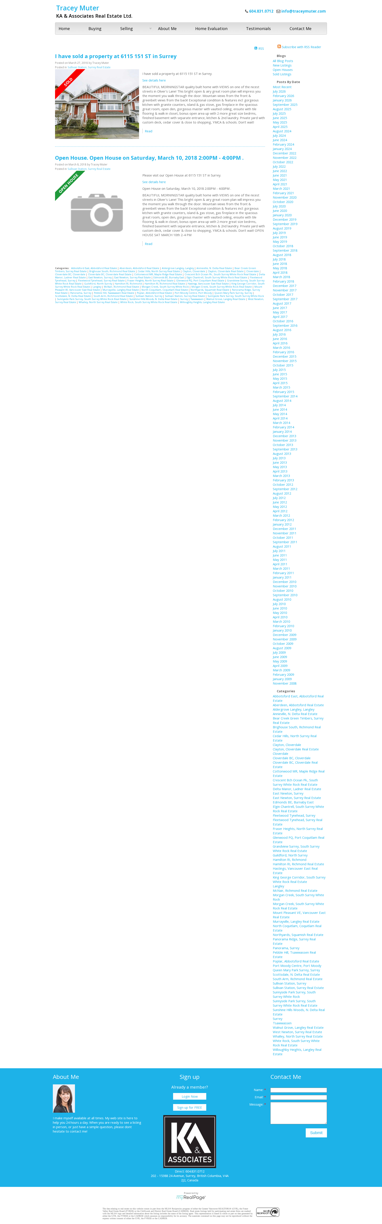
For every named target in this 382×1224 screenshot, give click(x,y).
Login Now (190, 1096)
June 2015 (280, 374)
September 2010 (285, 595)
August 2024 (282, 131)
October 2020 (283, 201)
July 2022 (279, 166)
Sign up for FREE (189, 1107)
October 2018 (283, 246)
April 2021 (280, 184)
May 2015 (280, 378)
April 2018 (280, 272)
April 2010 (280, 617)
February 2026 (283, 95)
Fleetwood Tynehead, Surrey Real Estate (101, 280)
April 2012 (280, 511)
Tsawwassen (197, 299)
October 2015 (283, 365)
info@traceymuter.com (303, 11)
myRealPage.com (191, 1198)
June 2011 (280, 555)
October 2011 (283, 537)
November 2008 (284, 683)
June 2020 (280, 210)
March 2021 (281, 188)
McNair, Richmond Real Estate (122, 286)
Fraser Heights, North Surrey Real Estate (150, 280)
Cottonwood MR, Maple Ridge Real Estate (158, 274)
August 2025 (282, 109)
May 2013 (280, 467)
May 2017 (280, 312)
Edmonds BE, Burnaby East (169, 277)
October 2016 (283, 321)
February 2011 (283, 573)
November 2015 (284, 361)
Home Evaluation (211, 28)
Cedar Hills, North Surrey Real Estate (159, 271)
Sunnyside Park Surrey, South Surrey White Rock (236, 296)
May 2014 (280, 414)
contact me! (78, 1131)
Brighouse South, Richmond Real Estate (112, 271)
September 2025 (285, 104)
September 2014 (285, 396)
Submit (316, 1133)
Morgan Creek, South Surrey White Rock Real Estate (221, 286)
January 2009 (282, 679)
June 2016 (280, 338)
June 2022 (280, 171)
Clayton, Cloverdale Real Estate (226, 271)
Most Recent (282, 87)
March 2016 (281, 347)
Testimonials (258, 28)
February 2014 (283, 427)
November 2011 (284, 533)
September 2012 (285, 489)
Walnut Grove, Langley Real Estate (226, 299)
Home (64, 28)
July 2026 (279, 91)
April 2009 (280, 665)
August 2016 (282, 330)
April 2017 (280, 316)
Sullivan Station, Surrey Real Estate (89, 67)
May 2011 (280, 559)
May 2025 (280, 122)
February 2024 (283, 144)
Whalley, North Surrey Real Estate (98, 302)
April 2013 (280, 471)
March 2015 (281, 387)
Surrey (184, 299)
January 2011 (282, 577)
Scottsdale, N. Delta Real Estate (73, 296)
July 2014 (279, 405)
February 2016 (283, 352)
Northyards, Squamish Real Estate (210, 289)
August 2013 (282, 453)
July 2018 (279, 259)
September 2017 (285, 299)
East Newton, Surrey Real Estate (132, 277)
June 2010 (280, 608)
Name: (259, 1089)
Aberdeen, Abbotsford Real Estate (140, 268)
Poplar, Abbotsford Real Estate (155, 292)
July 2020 (279, 206)
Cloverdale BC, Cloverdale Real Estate (110, 274)
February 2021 (283, 193)
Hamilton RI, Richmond (129, 283)
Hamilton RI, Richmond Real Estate (165, 283)
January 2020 (282, 215)
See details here (154, 80)
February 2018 (283, 281)
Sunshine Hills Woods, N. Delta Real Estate (153, 299)
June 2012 (280, 502)
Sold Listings (282, 74)
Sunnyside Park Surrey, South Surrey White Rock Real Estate (92, 299)
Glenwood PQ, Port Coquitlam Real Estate (200, 280)
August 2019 (282, 228)
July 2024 (279, 135)
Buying (94, 28)
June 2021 (280, 175)
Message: (256, 1104)
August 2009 (282, 648)
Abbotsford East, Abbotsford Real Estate (94, 268)
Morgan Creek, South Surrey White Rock (165, 286)
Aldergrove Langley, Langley (178, 268)
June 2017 (280, 308)
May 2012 (280, 506)
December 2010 (284, 581)
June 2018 (280, 263)
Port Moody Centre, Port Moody (193, 292)
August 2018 (282, 254)
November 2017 (284, 290)
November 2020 (284, 197)
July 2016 (279, 334)
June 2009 (280, 657)
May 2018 (280, 268)
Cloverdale (253, 271)
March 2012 (281, 515)
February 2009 (283, 674)
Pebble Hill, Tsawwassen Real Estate (114, 292)
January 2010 (282, 630)
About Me (167, 28)
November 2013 (284, 440)
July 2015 (279, 369)
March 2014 (281, 422)
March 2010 (281, 621)
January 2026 (282, 100)
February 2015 (283, 391)
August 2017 (282, 303)
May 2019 (280, 241)
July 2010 (279, 604)
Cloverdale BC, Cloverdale (70, 274)
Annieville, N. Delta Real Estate (215, 268)
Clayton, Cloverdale (194, 271)
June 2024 (280, 140)
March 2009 (281, 670)
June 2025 (280, 118)
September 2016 (285, 325)
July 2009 (279, 652)
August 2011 (282, 546)
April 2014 (280, 418)
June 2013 (280, 462)
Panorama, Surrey (81, 292)
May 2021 (280, 179)
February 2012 (283, 520)
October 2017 (283, 294)
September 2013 (285, 449)
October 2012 (283, 484)
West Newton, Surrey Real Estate (297, 1032)
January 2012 (282, 524)
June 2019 (280, 237)
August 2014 (282, 400)
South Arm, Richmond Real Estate (114, 296)
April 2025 (280, 126)
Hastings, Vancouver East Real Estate (208, 283)
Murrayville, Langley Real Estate (121, 289)
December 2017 (284, 285)
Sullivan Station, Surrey (149, 296)
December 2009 (284, 634)
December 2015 (284, 356)
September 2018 (285, 250)
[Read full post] (97, 104)
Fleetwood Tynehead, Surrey (294, 815)
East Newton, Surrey (100, 277)
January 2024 (282, 148)
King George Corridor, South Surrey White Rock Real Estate (299, 879)
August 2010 (282, 599)
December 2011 (284, 528)
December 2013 (284, 436)
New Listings (282, 65)
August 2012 (282, 493)
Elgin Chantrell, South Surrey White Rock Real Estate (217, 277)
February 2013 (283, 480)
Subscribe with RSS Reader (301, 47)
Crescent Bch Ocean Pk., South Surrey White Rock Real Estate (221, 274)
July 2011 (279, 550)
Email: (259, 1097)
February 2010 (283, 626)
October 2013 (283, 444)
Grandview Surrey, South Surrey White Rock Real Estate (296, 848)
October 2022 (283, 162)
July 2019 (279, 232)
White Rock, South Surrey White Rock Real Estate (149, 302)
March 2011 (281, 568)
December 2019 (284, 219)
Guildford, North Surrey (98, 283)
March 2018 (281, 277)
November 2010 (284, 586)
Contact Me (300, 28)
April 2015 (280, 383)
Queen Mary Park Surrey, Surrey (233, 292)
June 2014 (280, 409)
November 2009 (284, 639)
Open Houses (283, 69)
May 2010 (280, 612)
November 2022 (284, 157)
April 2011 (280, 564)
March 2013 (281, 475)
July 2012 (279, 497)
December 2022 (284, 153)
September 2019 (285, 224)
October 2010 (283, 590)
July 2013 (279, 458)
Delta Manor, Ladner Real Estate (297, 789)
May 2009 (280, 661)
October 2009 (283, 643)
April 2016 (280, 343)
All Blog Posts (283, 61)
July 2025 (279, 113)
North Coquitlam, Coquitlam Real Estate (165, 289)
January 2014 (282, 431)
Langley (97, 286)
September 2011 (285, 542)
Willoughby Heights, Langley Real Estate (202, 302)
